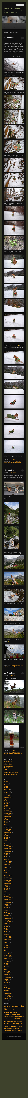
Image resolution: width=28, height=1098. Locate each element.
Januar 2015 (6, 915)
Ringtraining (7, 763)
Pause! (5, 769)
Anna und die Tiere (8, 771)
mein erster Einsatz (8, 766)
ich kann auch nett (8, 761)
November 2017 (7, 862)
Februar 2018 (7, 858)
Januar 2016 (6, 896)
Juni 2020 (6, 821)
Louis (21, 665)
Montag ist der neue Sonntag (10, 774)
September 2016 (7, 883)
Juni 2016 (6, 888)
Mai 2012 (6, 966)
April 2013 (6, 949)
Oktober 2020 (7, 815)
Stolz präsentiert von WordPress (14, 1036)
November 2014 (7, 918)
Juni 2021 (6, 802)
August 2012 (6, 961)
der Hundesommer (12, 8)
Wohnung (16, 1028)
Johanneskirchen (9, 1014)
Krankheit (6, 1016)
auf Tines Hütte (9, 673)
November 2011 (7, 974)
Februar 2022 (7, 789)
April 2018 (6, 854)
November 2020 (7, 813)
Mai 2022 (6, 784)
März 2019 (6, 842)
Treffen (5, 666)
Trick (5, 1026)
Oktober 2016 (7, 882)
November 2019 (7, 829)
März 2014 (6, 931)
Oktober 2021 (7, 795)
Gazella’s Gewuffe (7, 24)
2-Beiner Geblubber (8, 27)
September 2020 (7, 816)
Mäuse (19, 461)
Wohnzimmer (13, 1030)
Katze (15, 1014)
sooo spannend (7, 776)
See (15, 1021)
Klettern (18, 1014)
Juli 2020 (6, 819)
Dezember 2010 (7, 992)
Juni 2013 (6, 945)
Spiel (5, 1024)
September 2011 (7, 977)
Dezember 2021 (7, 792)
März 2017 (6, 874)
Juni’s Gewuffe (17, 24)
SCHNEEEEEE (9, 38)
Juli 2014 (6, 925)
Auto (13, 665)
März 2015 (6, 912)
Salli (13, 1018)
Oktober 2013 (7, 939)
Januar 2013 (6, 953)
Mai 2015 (6, 909)
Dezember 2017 (7, 861)
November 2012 (7, 957)
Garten (13, 1010)
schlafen (17, 1019)
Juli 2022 (6, 781)
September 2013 (7, 941)
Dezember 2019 (7, 827)
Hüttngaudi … (9, 470)
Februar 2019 (7, 843)
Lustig (14, 1016)
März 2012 (6, 969)
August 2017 (6, 867)
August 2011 (6, 979)
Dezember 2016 (7, 878)
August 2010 (6, 998)
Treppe (12, 462)
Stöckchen (10, 1024)
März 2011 (6, 987)
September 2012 (7, 960)
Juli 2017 (6, 869)
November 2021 (7, 794)
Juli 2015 (6, 905)
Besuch (13, 1006)
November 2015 (7, 899)
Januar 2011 (6, 990)
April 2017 (6, 872)
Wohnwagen (7, 1030)
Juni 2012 (6, 965)
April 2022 (6, 786)
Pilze (7, 1019)
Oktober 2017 (7, 864)
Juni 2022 (6, 783)
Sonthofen (6, 753)
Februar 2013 (7, 952)
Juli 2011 (6, 980)
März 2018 (6, 856)
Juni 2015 (6, 907)
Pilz (5, 1019)
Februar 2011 (7, 988)
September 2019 (7, 832)
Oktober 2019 (7, 830)
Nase (22, 1016)
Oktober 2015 (7, 901)
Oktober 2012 (7, 958)
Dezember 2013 (7, 936)
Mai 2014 (6, 928)
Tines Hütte (11, 753)
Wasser (20, 1026)
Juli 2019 (6, 835)
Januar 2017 (6, 877)
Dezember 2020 (7, 811)
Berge (13, 461)
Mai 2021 (6, 803)
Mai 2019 (6, 838)
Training (16, 1023)
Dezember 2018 (7, 846)
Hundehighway (8, 1012)
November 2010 (7, 993)
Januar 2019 (6, 845)
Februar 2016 (7, 894)
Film (6, 1009)
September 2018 (7, 851)
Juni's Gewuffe (15, 459)
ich (13, 1012)
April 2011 (6, 985)
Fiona (10, 1009)
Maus (16, 461)
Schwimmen (12, 1021)
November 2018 (7, 848)
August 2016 (6, 885)
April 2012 (6, 968)
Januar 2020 (6, 826)
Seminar (18, 1021)
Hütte (18, 665)
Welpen (10, 1028)
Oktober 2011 (7, 976)
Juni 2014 (6, 926)
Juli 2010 (6, 1000)
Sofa (21, 1021)
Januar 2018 (6, 859)
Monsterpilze (7, 768)
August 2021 (6, 799)
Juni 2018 (6, 853)
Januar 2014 (6, 934)
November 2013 (7, 937)
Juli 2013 (6, 944)
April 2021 (6, 805)
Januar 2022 (6, 791)
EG (22, 1006)
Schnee (9, 462)
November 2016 (7, 880)
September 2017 (7, 866)
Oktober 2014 (7, 920)
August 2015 (6, 904)
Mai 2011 (6, 984)
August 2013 (6, 942)
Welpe (6, 1028)
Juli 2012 (6, 963)
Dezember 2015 (7, 898)
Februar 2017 (7, 875)
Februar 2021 (7, 808)
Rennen (5, 462)
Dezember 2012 (7, 955)
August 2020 (6, 818)
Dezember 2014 (7, 917)
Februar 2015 (7, 913)
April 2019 (6, 840)
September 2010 (7, 996)
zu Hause (19, 1030)
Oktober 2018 (7, 850)
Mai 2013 (6, 947)
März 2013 (6, 950)
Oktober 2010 (7, 995)
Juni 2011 (6, 982)
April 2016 (6, 891)
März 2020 (6, 823)
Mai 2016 (6, 890)
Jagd (15, 1012)
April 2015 (6, 910)
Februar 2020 (7, 824)
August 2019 (6, 834)
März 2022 (6, 787)
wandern (16, 753)
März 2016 (6, 893)
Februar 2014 (7, 933)
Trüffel (8, 1026)
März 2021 (6, 807)
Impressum (16, 27)
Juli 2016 (6, 886)
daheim (18, 1006)
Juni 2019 (6, 837)
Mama (17, 1016)
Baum (10, 1006)
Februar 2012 (7, 971)
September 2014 (7, 921)
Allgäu (13, 752)
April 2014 (6, 929)
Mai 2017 (6, 870)
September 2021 (7, 797)
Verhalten (14, 1026)
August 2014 (6, 923)
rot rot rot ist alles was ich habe (11, 772)
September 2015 (7, 902)
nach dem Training (8, 764)
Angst (5, 1006)
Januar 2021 (6, 810)
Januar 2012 (6, 972)
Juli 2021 (6, 800)
